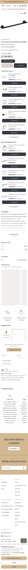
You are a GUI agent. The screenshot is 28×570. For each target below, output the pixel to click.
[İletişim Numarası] (15, 5)
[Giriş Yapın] (20, 5)
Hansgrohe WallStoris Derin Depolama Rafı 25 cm (17, 112)
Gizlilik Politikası (5, 512)
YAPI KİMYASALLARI (20, 522)
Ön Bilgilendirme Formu (7, 506)
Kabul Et (14, 567)
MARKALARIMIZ (19, 506)
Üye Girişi (17, 495)
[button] (2, 5)
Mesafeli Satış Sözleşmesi (4, 503)
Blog (2, 488)
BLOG (16, 525)
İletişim (16, 482)
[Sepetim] (25, 5)
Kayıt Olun (17, 492)
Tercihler (14, 562)
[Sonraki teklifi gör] (27, 1)
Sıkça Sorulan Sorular (20, 485)
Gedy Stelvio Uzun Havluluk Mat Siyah (17, 194)
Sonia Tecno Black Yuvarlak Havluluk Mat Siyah (16, 145)
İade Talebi (17, 488)
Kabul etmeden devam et (14, 558)
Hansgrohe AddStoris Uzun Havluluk (16, 170)
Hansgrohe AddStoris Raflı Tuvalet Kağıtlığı (14, 74)
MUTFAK (17, 512)
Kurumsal (3, 485)
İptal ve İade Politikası (6, 509)
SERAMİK (17, 515)
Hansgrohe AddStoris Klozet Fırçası (16, 99)
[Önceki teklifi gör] (1, 1)
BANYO (17, 509)
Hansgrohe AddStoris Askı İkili (15, 87)
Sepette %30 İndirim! (8, 61)
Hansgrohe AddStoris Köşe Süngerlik (16, 125)
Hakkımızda (4, 482)
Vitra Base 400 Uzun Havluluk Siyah (16, 158)
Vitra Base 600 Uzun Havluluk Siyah (16, 182)
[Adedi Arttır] (10, 65)
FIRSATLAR (17, 503)
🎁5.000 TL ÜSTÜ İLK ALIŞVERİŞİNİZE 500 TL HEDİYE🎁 (14, 1)
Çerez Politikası (5, 515)
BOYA (16, 519)
